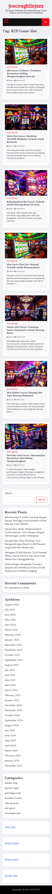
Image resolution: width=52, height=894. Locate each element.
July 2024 (10, 730)
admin (11, 81)
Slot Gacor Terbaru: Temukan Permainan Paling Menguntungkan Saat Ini (24, 73)
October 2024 (12, 715)
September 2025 (14, 660)
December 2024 (13, 705)
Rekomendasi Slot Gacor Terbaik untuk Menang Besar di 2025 (25, 203)
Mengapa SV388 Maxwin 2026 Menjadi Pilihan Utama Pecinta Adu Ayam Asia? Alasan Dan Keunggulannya (26, 556)
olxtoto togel (12, 843)
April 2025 (10, 685)
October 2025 (12, 655)
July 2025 (10, 670)
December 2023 (13, 765)
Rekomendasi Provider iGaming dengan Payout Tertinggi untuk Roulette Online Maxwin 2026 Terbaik (26, 521)
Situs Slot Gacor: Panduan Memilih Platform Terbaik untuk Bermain (25, 139)
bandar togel (11, 788)
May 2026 (10, 619)
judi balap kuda (13, 793)
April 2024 (10, 745)
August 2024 (12, 725)
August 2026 (12, 604)
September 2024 (14, 720)
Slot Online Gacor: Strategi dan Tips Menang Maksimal (24, 394)
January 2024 (12, 760)
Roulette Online (13, 798)
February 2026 (13, 634)
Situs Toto (10, 827)
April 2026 (10, 624)
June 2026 (10, 614)
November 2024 (13, 710)
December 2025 (13, 645)
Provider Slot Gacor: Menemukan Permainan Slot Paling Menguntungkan (26, 458)
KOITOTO (35, 889)
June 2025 (10, 675)
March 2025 (11, 690)
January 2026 (12, 640)
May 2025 (10, 680)
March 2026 (11, 629)
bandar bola (11, 783)
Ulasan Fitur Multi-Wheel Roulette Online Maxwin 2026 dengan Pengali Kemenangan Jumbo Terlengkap (24, 532)
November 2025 (13, 650)
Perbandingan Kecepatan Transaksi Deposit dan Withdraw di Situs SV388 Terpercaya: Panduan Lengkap (25, 568)
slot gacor (12, 67)
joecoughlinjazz (26, 6)
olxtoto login (11, 859)
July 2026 (10, 609)
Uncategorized (12, 813)
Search (8, 493)
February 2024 (13, 755)
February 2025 (13, 695)
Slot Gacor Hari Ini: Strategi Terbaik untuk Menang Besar (23, 266)
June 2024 (10, 735)
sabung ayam (12, 803)
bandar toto (11, 875)
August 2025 (12, 665)
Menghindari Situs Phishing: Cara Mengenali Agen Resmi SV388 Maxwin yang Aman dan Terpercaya (25, 544)
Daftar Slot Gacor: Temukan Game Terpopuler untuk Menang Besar (25, 330)
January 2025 (12, 700)
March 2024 (11, 750)
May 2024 (10, 740)
